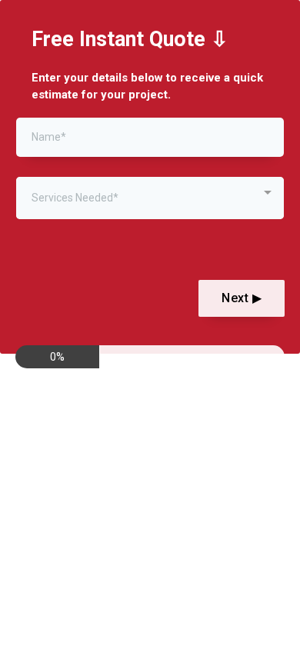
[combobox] (150, 198)
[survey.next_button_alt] (241, 299)
